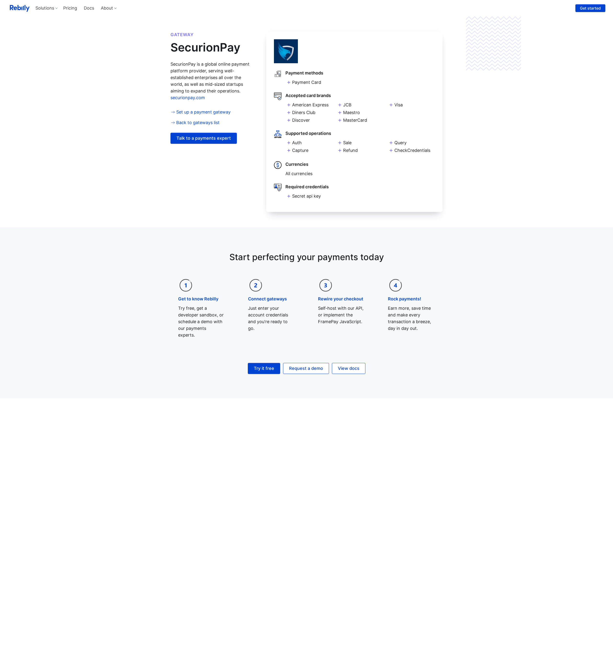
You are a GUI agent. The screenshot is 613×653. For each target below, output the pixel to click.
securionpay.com (187, 97)
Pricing (70, 8)
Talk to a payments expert (203, 138)
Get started (590, 8)
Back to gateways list (198, 122)
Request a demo (306, 368)
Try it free (264, 368)
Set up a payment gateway (203, 112)
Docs (89, 8)
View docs (348, 368)
